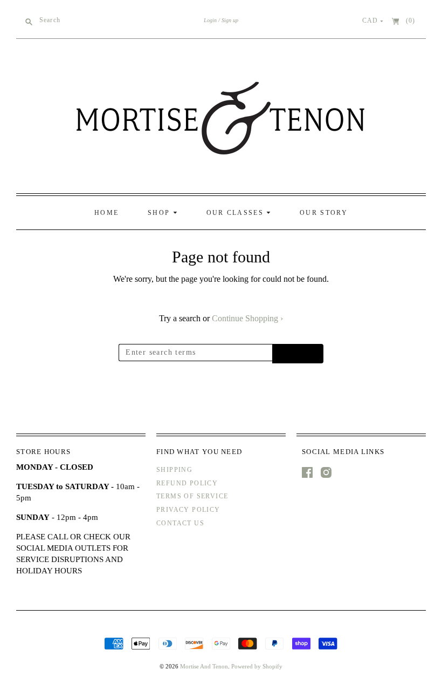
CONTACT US (180, 523)
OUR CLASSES (236, 212)
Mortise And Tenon (204, 666)
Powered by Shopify (256, 666)
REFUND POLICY (187, 483)
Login (210, 20)
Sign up (230, 20)
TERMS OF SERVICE (192, 496)
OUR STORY (324, 212)
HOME (106, 212)
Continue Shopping (247, 318)
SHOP (160, 212)
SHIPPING (174, 469)
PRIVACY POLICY (188, 509)
